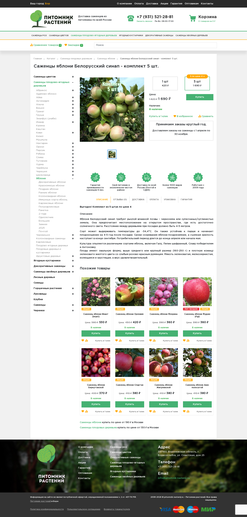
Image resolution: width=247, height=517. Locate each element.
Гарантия (176, 4)
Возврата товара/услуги (117, 509)
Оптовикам (192, 4)
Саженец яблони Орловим (129, 314)
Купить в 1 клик (158, 116)
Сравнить (207, 116)
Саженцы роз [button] (39, 35)
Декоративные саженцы (125, 458)
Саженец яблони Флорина (163, 314)
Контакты (207, 4)
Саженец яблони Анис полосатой (197, 386)
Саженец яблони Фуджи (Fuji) (197, 315)
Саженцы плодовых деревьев (98, 428)
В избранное (184, 116)
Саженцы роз (118, 447)
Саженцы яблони (90, 422)
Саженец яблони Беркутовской (96, 386)
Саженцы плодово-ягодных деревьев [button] (94, 35)
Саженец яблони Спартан (129, 385)
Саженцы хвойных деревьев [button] (192, 35)
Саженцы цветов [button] (59, 35)
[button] (210, 34)
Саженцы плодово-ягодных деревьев (127, 464)
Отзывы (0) (120, 200)
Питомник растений (40, 501)
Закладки (74, 45)
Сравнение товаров (47, 45)
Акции (164, 4)
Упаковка (170, 200)
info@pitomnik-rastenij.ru (174, 478)
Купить (199, 97)
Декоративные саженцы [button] (159, 35)
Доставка (152, 4)
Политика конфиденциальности (47, 509)
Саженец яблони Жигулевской (163, 386)
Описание (102, 200)
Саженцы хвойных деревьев (127, 477)
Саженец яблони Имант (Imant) (95, 315)
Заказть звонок (144, 21)
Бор (47, 4)
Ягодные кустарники (123, 471)
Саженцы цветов (120, 452)
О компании (124, 4)
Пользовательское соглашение (83, 509)
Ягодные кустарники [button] (131, 35)
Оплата (139, 4)
